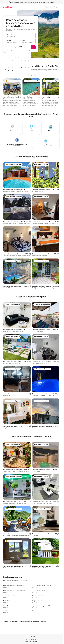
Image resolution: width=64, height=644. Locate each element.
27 (21, 67)
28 (25, 67)
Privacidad (28, 641)
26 (18, 67)
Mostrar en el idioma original (46, 2)
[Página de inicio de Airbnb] (7, 7)
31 (12, 71)
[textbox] (13, 42)
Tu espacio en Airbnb (52, 7)
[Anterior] (27, 75)
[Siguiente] (35, 75)
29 (28, 67)
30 (9, 71)
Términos (35, 641)
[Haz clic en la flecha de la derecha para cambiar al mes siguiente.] (28, 46)
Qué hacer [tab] (24, 580)
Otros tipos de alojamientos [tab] (11, 580)
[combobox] (20, 36)
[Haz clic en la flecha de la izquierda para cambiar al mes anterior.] (9, 46)
